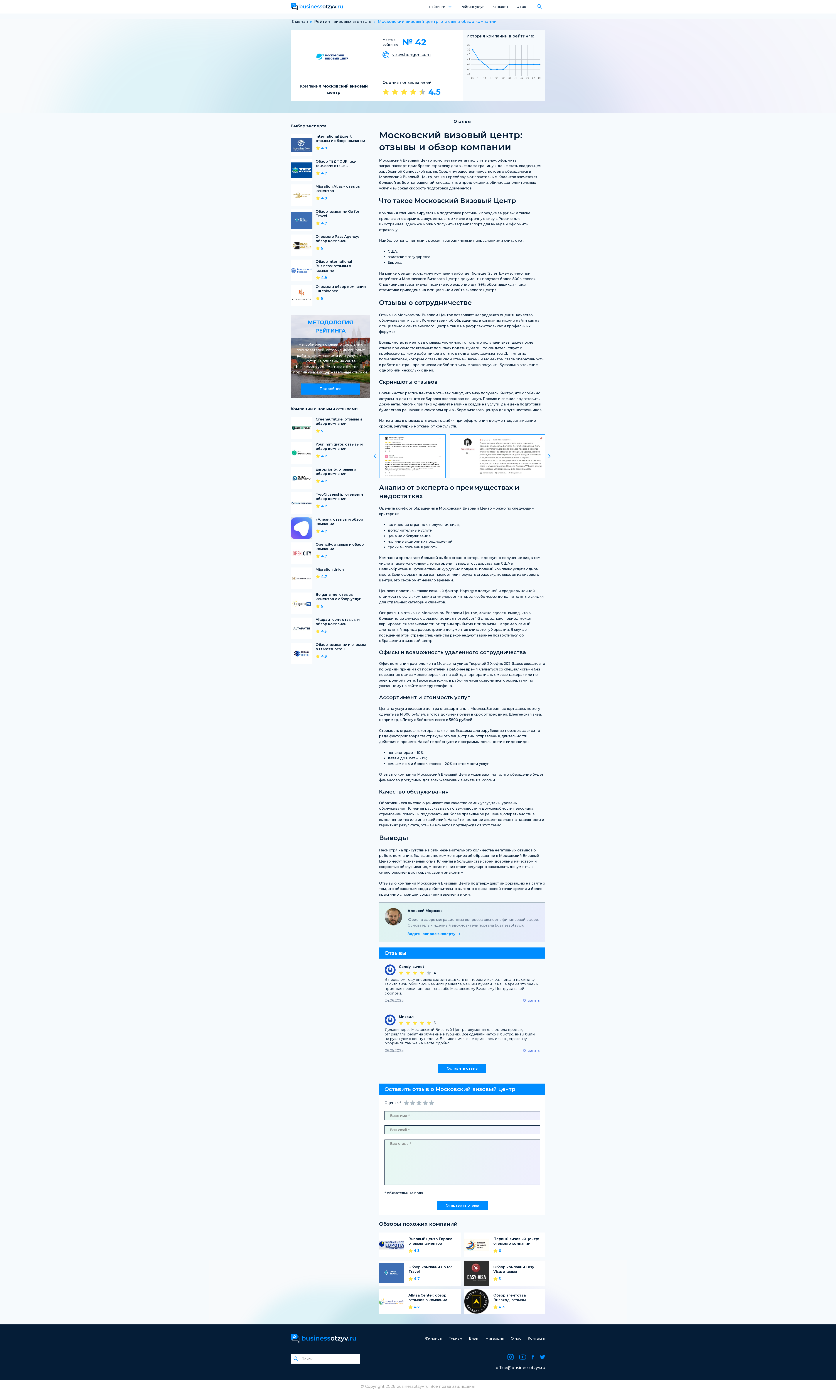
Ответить (531, 1000)
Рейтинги (437, 7)
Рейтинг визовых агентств (342, 21)
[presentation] (375, 456)
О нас (521, 7)
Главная (300, 21)
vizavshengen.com (411, 54)
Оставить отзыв (462, 1068)
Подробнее (330, 389)
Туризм (455, 1338)
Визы (474, 1338)
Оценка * (392, 1103)
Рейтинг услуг (472, 7)
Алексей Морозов (425, 911)
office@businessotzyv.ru (520, 1367)
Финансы (433, 1338)
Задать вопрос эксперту (432, 934)
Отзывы (462, 121)
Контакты (500, 7)
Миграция (494, 1338)
